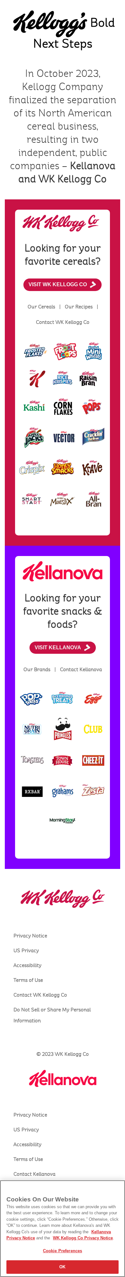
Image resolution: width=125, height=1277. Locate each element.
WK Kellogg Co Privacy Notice (83, 1238)
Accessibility (27, 965)
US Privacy (26, 950)
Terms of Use (28, 980)
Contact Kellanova (34, 1174)
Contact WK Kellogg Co (40, 995)
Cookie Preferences (62, 1250)
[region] (62, 1228)
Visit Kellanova (58, 647)
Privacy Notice (30, 936)
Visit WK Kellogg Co (58, 284)
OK (62, 1266)
